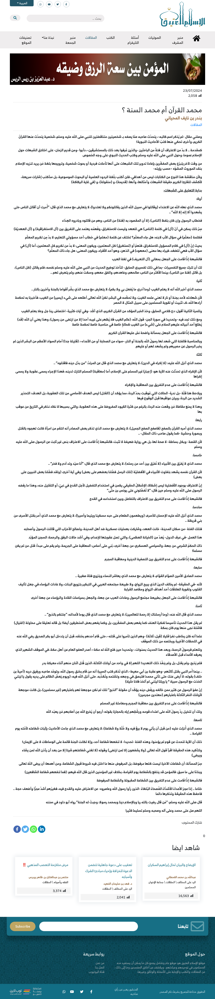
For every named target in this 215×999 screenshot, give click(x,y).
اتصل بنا (99, 967)
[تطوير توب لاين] (25, 991)
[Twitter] (25, 829)
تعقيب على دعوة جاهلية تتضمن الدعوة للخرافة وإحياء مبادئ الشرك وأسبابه (108, 871)
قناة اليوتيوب (96, 971)
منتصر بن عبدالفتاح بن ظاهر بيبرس (48, 877)
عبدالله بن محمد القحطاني (181, 877)
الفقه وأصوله (61, 882)
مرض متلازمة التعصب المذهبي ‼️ (45, 865)
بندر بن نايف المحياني (183, 118)
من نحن (100, 962)
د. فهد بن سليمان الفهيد (118, 883)
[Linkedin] (41, 829)
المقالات (196, 125)
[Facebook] (17, 829)
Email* (88, 924)
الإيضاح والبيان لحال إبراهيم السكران (172, 865)
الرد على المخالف (186, 882)
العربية (23, 3)
